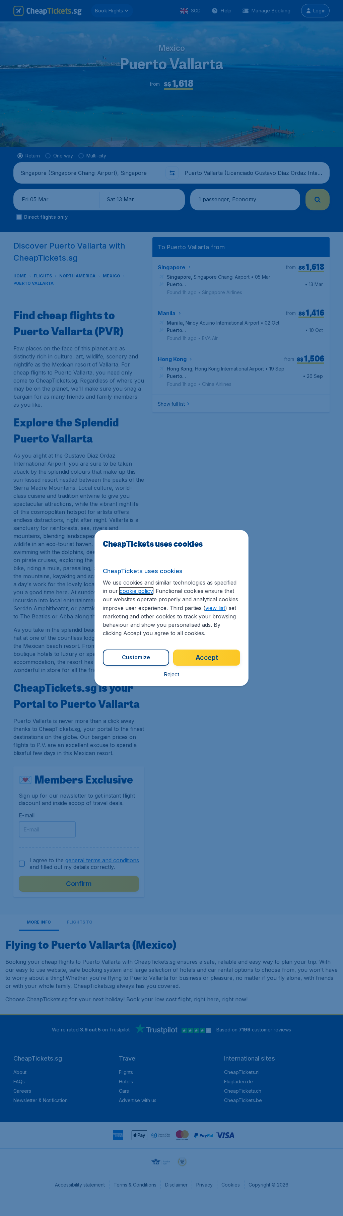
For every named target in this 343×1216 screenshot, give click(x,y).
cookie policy (136, 591)
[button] (171, 674)
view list (215, 608)
